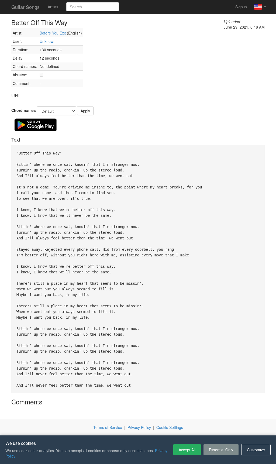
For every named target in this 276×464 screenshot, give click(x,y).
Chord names (23, 110)
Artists (53, 6)
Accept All (187, 449)
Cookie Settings (169, 427)
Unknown (48, 41)
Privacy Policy (139, 427)
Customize (256, 449)
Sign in (241, 6)
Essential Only (221, 449)
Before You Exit (53, 33)
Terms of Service (107, 427)
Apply (85, 111)
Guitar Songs (25, 6)
